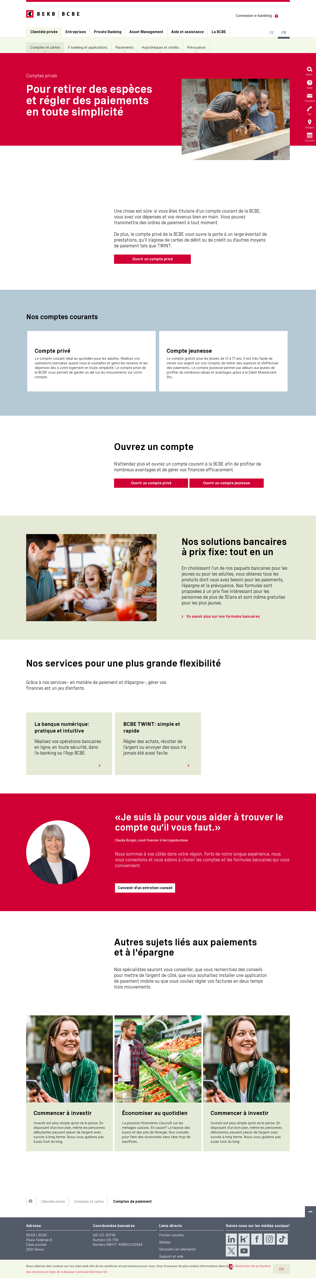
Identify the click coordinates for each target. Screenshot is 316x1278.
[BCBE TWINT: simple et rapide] (190, 765)
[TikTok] (282, 1239)
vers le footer (310, 1211)
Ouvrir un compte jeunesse (226, 483)
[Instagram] (269, 1239)
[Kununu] (244, 1239)
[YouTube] (244, 1250)
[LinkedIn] (231, 1239)
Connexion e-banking (254, 15)
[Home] (30, 1201)
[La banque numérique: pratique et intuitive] (101, 765)
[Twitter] (231, 1250)
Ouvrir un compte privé (152, 259)
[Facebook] (256, 1239)
